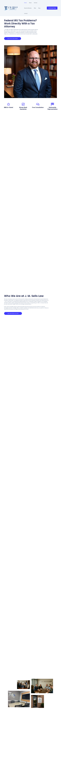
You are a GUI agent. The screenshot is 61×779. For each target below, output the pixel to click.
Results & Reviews (28, 8)
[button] (52, 8)
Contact (26, 13)
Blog (39, 8)
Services (35, 2)
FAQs (35, 8)
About (30, 2)
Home (25, 2)
